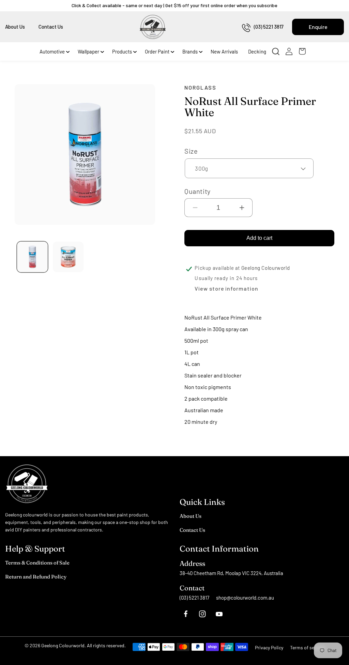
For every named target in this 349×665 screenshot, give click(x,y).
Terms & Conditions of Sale (37, 562)
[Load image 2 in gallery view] (68, 257)
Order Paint (157, 51)
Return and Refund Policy (35, 576)
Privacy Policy (269, 647)
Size (191, 151)
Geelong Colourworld (63, 645)
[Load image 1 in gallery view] (32, 257)
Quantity (197, 191)
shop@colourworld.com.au (245, 597)
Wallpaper (88, 51)
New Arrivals (224, 51)
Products (122, 51)
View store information (226, 288)
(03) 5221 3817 (269, 27)
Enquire (318, 27)
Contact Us (51, 27)
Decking (257, 51)
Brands (190, 51)
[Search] (277, 51)
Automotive (52, 51)
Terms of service (307, 647)
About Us (15, 27)
